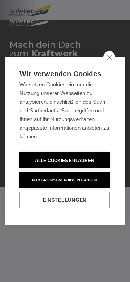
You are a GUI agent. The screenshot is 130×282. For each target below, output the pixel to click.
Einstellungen (65, 200)
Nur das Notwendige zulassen (64, 180)
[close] (109, 57)
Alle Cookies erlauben (64, 160)
